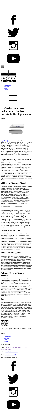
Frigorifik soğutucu (6, 141)
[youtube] (13, 64)
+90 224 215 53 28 (10, 355)
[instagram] (13, 51)
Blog (5, 88)
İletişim (6, 89)
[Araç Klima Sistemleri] (2, 67)
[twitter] (13, 38)
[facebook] (13, 25)
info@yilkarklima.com (12, 352)
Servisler (6, 86)
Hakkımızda (7, 85)
